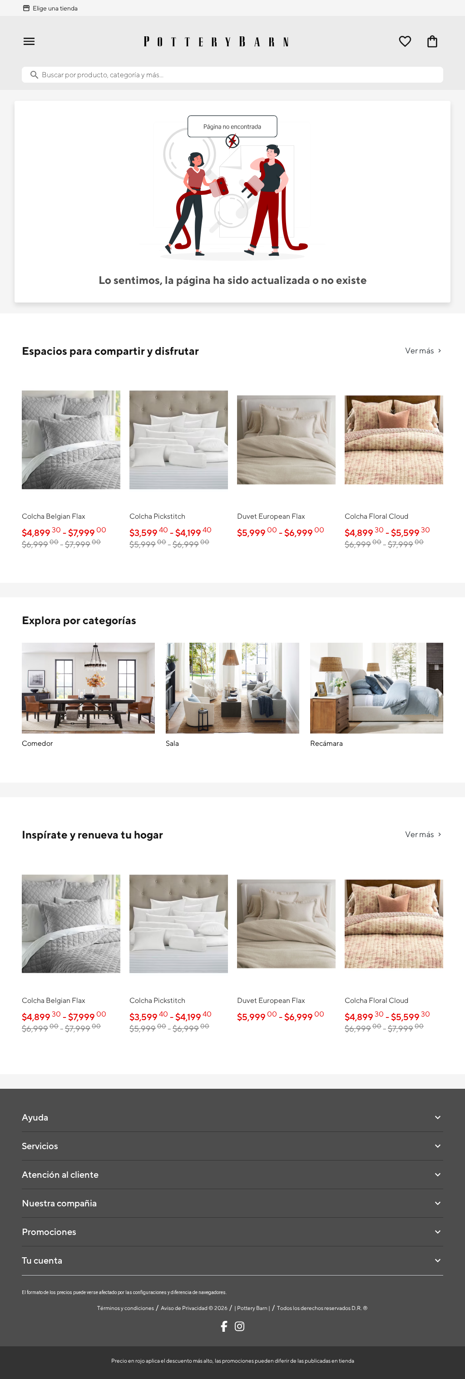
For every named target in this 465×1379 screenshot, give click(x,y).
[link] (71, 463)
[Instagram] (239, 1326)
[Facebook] (224, 1326)
